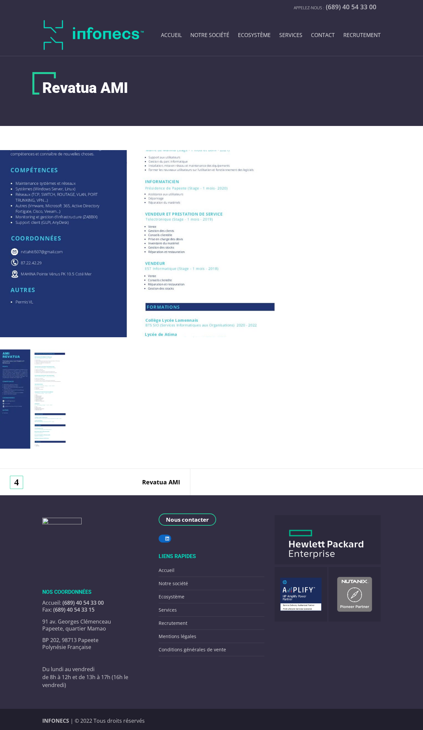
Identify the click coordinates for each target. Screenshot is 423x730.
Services (290, 35)
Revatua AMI (161, 482)
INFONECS (56, 720)
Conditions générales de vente (192, 649)
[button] (328, 539)
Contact (323, 35)
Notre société (209, 35)
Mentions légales (177, 636)
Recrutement (362, 35)
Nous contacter (187, 519)
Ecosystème (254, 35)
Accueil (171, 35)
